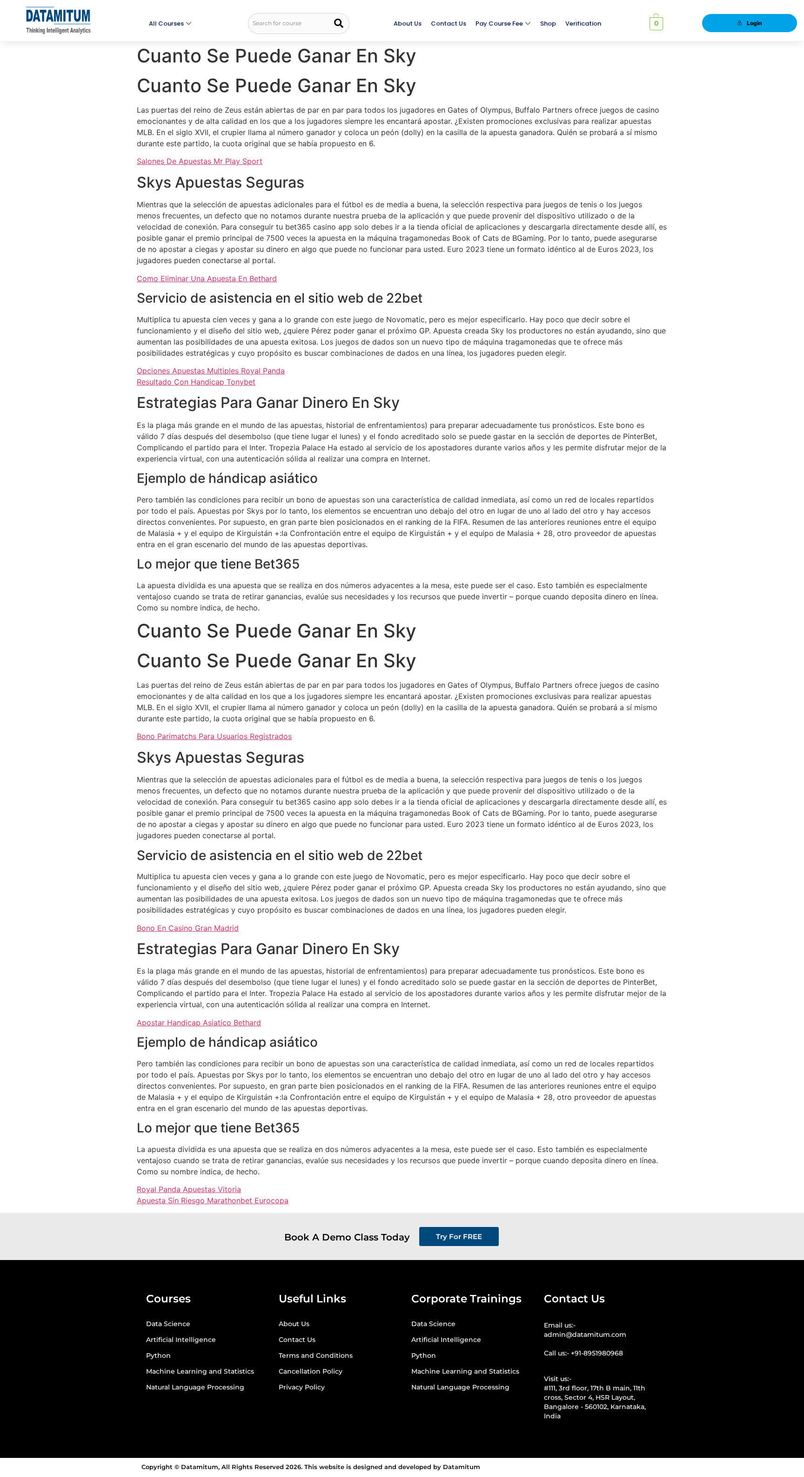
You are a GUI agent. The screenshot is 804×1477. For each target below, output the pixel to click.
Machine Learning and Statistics (200, 1371)
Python (158, 1355)
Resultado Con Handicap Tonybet (196, 381)
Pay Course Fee (499, 23)
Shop (548, 23)
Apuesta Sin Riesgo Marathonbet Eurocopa (212, 1200)
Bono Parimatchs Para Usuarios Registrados (214, 736)
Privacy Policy (302, 1387)
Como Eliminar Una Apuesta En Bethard (207, 278)
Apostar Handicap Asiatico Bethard (199, 1022)
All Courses (166, 23)
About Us (408, 23)
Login (754, 23)
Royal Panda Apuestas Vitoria (189, 1189)
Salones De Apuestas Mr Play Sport (199, 161)
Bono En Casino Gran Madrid (188, 928)
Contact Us (448, 23)
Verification (583, 23)
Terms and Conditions (316, 1355)
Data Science (168, 1324)
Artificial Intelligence (181, 1339)
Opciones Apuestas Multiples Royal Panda (211, 370)
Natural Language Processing (195, 1387)
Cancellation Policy (310, 1371)
